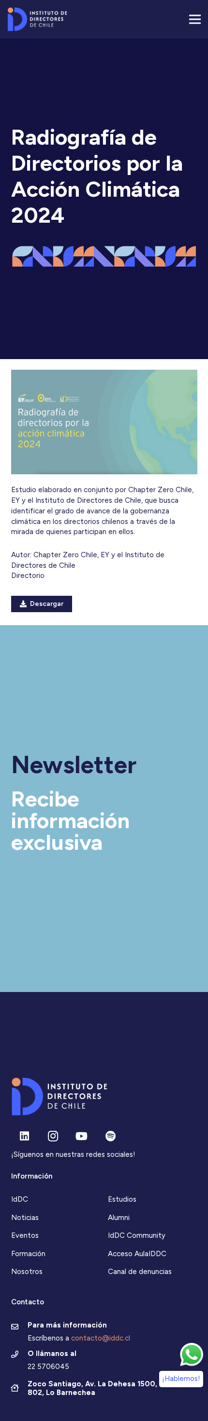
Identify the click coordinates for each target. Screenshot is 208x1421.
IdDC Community (136, 1235)
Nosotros (27, 1271)
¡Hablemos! (181, 1378)
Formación (28, 1253)
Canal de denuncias (140, 1271)
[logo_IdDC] (37, 19)
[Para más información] (19, 1327)
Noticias (25, 1217)
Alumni (119, 1217)
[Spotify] (110, 1136)
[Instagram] (53, 1136)
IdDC (19, 1199)
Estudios (122, 1199)
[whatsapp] (191, 1354)
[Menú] (195, 19)
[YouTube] (81, 1136)
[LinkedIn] (24, 1136)
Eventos (25, 1235)
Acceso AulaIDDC (137, 1253)
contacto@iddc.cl (100, 1338)
